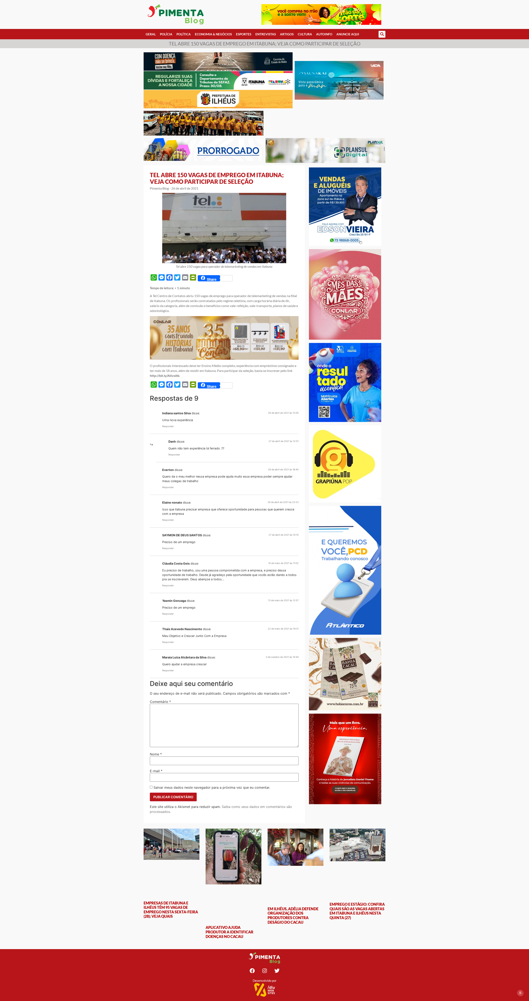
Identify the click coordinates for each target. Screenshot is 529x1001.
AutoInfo (324, 34)
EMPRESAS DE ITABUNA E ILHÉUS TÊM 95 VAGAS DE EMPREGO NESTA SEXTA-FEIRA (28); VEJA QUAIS (171, 910)
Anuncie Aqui (347, 34)
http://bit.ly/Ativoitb (164, 375)
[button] (382, 34)
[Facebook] (252, 971)
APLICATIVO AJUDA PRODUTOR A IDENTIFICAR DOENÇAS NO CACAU (229, 932)
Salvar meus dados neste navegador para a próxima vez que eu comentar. (212, 787)
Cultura (305, 34)
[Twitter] (277, 971)
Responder (168, 426)
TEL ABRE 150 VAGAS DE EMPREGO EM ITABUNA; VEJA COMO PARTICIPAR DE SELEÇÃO (217, 178)
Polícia (166, 34)
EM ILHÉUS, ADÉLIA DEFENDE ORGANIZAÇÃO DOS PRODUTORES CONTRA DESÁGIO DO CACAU (293, 916)
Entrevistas (265, 34)
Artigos (287, 34)
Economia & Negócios (213, 34)
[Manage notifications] (520, 993)
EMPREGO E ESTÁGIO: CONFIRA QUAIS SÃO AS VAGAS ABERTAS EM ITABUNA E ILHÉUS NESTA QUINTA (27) (357, 911)
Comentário (160, 701)
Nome (156, 754)
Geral (151, 34)
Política (183, 34)
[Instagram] (264, 971)
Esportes (243, 34)
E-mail (156, 771)
